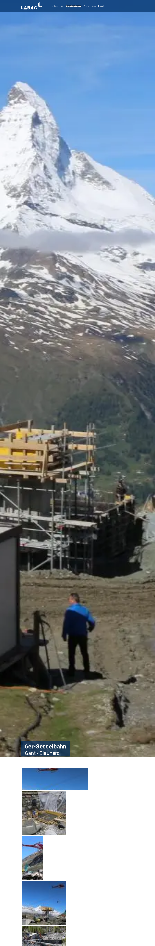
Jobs (94, 6)
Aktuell (86, 6)
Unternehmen (57, 6)
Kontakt (101, 6)
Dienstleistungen (73, 6)
